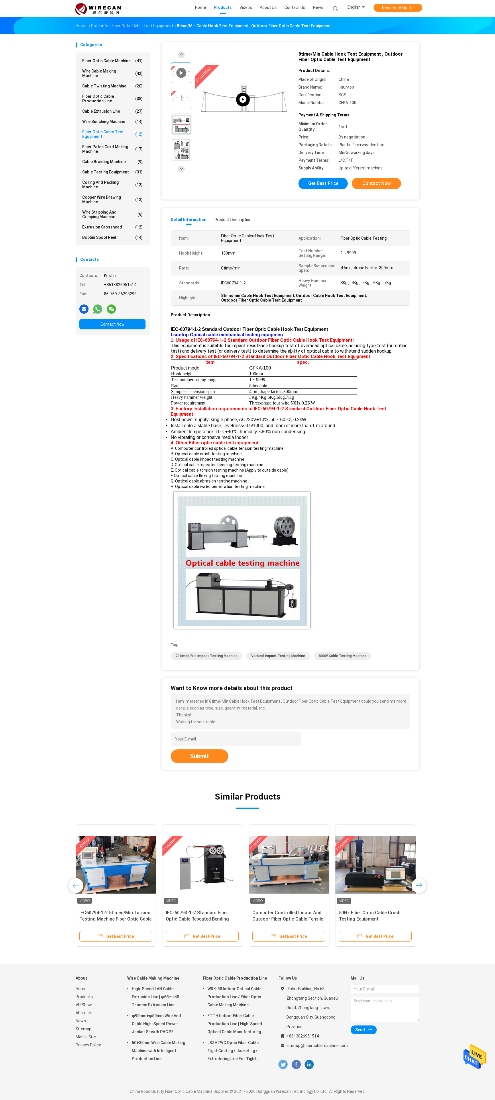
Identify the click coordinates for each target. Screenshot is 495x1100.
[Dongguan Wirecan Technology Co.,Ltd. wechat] (111, 308)
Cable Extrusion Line (112, 111)
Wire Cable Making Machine (112, 73)
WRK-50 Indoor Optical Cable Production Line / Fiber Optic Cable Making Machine (234, 996)
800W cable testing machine (342, 656)
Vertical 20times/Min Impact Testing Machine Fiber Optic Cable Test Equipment (115, 919)
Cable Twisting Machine (112, 86)
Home (81, 988)
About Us (84, 1013)
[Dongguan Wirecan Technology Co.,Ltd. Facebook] (296, 1065)
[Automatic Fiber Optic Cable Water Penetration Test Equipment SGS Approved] (375, 865)
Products (84, 997)
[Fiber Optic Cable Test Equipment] (243, 99)
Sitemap (83, 1029)
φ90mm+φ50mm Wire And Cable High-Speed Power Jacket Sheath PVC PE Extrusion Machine (156, 1024)
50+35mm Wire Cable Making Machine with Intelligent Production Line (158, 1050)
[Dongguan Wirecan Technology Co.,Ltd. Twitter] (283, 1065)
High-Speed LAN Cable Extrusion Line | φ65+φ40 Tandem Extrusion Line (155, 996)
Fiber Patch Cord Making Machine (112, 149)
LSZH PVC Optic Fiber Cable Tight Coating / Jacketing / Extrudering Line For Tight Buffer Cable (233, 1051)
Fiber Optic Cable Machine (112, 60)
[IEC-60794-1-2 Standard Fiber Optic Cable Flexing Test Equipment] (202, 865)
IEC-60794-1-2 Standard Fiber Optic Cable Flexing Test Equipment (197, 919)
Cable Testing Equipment (112, 172)
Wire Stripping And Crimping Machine (112, 214)
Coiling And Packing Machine (112, 184)
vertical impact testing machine (278, 656)
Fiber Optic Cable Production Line (112, 98)
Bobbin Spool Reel (112, 237)
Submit (199, 756)
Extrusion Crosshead (112, 227)
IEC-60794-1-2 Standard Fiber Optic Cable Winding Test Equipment (283, 919)
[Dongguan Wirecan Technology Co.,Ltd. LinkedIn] (309, 1065)
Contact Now (113, 324)
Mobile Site (86, 1037)
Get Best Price (323, 183)
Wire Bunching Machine (112, 121)
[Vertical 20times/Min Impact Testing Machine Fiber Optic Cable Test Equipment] (116, 865)
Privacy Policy (88, 1045)
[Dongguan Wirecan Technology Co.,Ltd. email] (84, 308)
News (81, 1021)
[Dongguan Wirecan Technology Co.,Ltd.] (98, 8)
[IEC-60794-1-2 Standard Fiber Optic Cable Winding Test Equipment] (289, 865)
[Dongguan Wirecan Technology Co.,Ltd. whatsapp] (97, 308)
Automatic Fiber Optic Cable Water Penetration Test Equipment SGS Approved (375, 919)
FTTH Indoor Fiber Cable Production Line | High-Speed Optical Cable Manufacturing (234, 1023)
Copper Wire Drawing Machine (112, 199)
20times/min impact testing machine (206, 656)
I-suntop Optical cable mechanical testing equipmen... (228, 334)
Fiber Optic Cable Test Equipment (112, 134)
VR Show (84, 1005)
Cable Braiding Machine (112, 161)
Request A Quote (398, 7)
